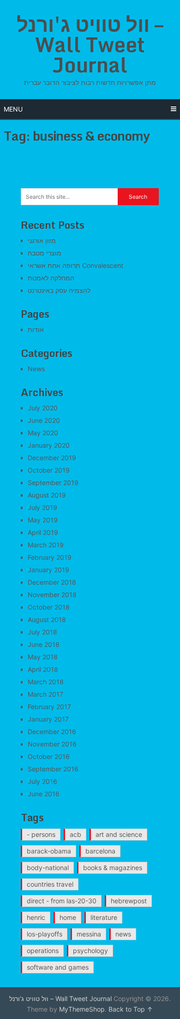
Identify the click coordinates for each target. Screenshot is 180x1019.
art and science (119, 834)
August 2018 (47, 619)
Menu (13, 109)
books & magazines (112, 867)
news (123, 934)
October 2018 (49, 607)
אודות (36, 329)
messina (89, 934)
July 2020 (43, 408)
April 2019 (43, 532)
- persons (41, 834)
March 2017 (45, 694)
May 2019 (43, 520)
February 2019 (50, 557)
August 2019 (47, 495)
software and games (58, 967)
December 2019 (52, 458)
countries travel (50, 884)
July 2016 (42, 781)
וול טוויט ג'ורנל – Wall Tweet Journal (90, 44)
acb (75, 834)
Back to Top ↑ (130, 1009)
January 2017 (48, 719)
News (36, 369)
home (68, 917)
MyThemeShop (82, 1009)
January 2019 (48, 570)
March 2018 (46, 682)
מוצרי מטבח (44, 253)
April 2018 (43, 669)
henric (36, 917)
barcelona (100, 851)
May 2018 (43, 657)
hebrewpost (129, 901)
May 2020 (43, 433)
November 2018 (52, 594)
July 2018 (42, 632)
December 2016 (52, 731)
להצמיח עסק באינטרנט (59, 290)
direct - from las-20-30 (61, 901)
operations (43, 950)
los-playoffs (44, 934)
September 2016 (53, 769)
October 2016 (49, 756)
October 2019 (49, 470)
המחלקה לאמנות (51, 278)
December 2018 (52, 582)
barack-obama (49, 851)
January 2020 (49, 445)
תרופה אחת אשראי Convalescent (75, 265)
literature (103, 917)
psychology (90, 950)
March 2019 (46, 545)
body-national (48, 867)
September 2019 (53, 482)
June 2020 (44, 420)
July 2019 (42, 507)
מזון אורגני (42, 240)
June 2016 (44, 794)
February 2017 (49, 707)
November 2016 (52, 744)
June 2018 (44, 644)
